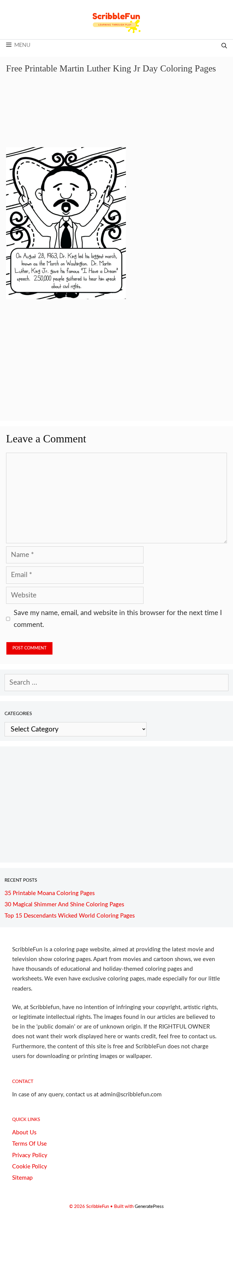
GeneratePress (149, 1206)
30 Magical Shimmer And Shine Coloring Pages (64, 905)
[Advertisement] (116, 114)
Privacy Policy (29, 1155)
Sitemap (22, 1178)
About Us (24, 1133)
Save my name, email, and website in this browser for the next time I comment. (118, 618)
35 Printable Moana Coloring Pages (50, 893)
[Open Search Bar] (224, 46)
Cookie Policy (29, 1167)
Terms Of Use (29, 1144)
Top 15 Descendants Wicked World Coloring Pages (70, 916)
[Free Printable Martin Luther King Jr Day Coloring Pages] (66, 296)
